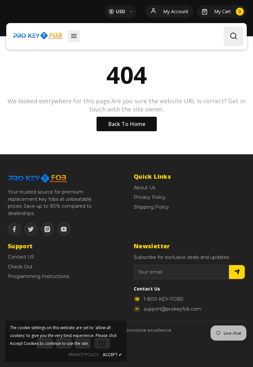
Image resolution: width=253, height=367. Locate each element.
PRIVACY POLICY (83, 354)
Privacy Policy (150, 197)
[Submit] (237, 272)
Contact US (21, 257)
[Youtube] (63, 229)
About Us (144, 188)
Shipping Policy (151, 207)
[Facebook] (14, 229)
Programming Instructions (38, 276)
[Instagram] (47, 229)
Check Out (20, 267)
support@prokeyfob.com (172, 309)
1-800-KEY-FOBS (163, 299)
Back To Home (126, 124)
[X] (31, 229)
